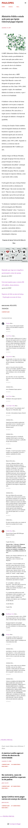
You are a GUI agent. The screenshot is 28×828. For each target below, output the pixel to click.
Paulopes (8, 2)
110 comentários (15, 764)
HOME (3, 6)
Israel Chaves (9, 336)
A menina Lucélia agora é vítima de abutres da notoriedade (12, 755)
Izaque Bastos (9, 356)
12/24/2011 (8, 658)
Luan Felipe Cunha (10, 405)
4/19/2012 (8, 701)
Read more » (5, 766)
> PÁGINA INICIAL (6, 740)
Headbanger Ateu (10, 614)
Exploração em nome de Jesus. (12, 297)
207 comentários (15, 786)
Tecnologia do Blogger (15, 824)
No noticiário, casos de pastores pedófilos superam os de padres (14, 777)
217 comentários (15, 805)
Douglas (8, 323)
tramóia (5, 309)
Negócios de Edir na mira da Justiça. (13, 294)
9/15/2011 (8, 331)
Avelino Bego (9, 531)
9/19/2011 (8, 644)
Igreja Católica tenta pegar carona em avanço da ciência (14, 797)
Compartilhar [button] (5, 312)
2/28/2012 (8, 674)
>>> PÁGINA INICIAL (7, 816)
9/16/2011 (8, 609)
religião (13, 305)
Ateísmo (11, 6)
